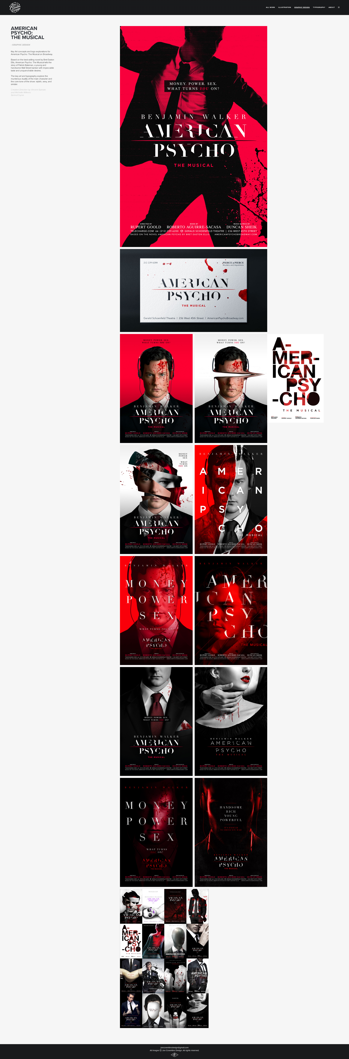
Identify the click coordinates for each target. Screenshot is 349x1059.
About (332, 7)
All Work (270, 7)
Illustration (284, 7)
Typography (319, 7)
